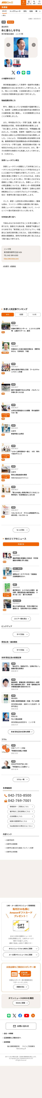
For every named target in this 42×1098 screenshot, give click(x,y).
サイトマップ (21, 1049)
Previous (8, 45)
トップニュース (15, 11)
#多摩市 (6, 266)
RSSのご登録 (20, 1003)
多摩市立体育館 (11, 852)
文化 (25, 11)
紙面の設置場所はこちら (18, 821)
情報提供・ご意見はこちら (19, 807)
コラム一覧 (20, 779)
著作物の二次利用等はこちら (20, 811)
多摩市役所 (10, 840)
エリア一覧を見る (20, 619)
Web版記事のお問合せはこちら (21, 826)
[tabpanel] (21, 47)
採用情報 (7, 1042)
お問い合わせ (23, 1026)
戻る (4, 15)
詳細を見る (20, 987)
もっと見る (20, 530)
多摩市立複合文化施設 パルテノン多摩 (19, 848)
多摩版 (4, 7)
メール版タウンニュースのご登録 (20, 955)
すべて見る (20, 634)
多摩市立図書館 (11, 844)
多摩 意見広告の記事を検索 (20, 732)
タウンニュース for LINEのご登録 (20, 949)
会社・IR (29, 3)
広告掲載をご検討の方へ (12, 1038)
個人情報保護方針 (13, 1046)
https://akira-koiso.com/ (11, 258)
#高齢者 (13, 266)
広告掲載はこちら (16, 816)
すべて (4, 11)
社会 (31, 11)
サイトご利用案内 (28, 1046)
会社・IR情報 (8, 1033)
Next (34, 45)
